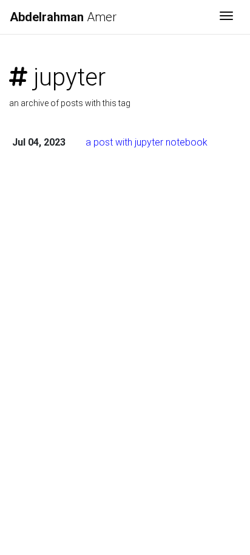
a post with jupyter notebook (147, 142)
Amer (63, 17)
